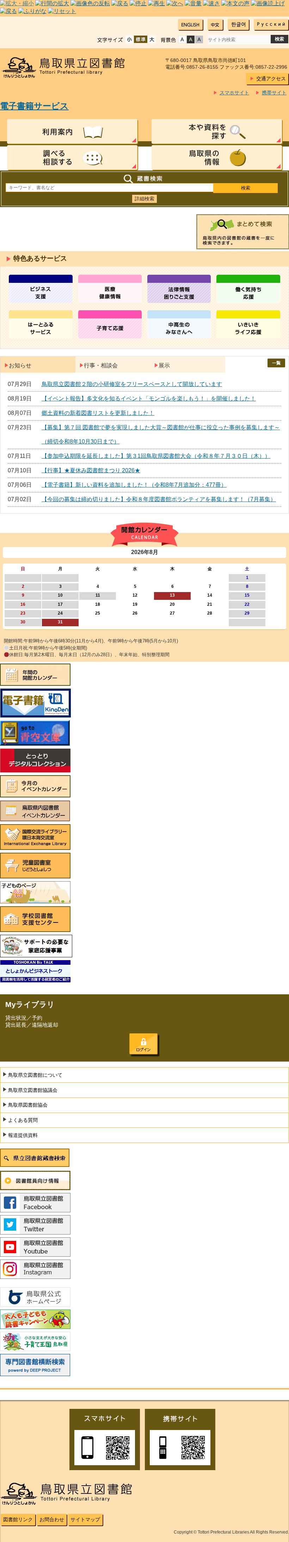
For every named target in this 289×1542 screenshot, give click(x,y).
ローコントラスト (199, 39)
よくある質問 (23, 1120)
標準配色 (182, 39)
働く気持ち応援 (248, 289)
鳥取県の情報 (217, 157)
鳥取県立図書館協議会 (32, 1090)
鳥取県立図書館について (35, 1075)
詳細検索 (144, 198)
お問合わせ (51, 1519)
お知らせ (20, 365)
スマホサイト (234, 92)
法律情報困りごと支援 (179, 289)
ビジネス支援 (41, 289)
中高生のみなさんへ (179, 324)
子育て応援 (110, 324)
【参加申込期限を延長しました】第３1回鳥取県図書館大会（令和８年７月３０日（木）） (156, 456)
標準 (140, 39)
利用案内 (72, 131)
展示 (164, 365)
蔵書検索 (144, 179)
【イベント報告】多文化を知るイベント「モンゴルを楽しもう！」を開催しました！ (149, 399)
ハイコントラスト (191, 39)
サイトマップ (85, 1519)
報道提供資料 (23, 1135)
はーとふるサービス (41, 324)
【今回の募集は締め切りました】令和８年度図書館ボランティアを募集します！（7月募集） (159, 499)
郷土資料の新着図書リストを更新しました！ (98, 413)
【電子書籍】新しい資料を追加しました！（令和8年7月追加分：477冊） (134, 485)
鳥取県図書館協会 (28, 1105)
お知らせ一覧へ (276, 363)
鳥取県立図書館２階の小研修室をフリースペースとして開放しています (132, 384)
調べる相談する (72, 157)
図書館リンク (18, 1519)
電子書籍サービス (34, 106)
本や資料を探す (217, 131)
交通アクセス (271, 78)
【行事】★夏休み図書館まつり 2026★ (91, 470)
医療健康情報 (110, 289)
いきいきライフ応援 (248, 324)
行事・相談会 (101, 365)
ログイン (143, 1044)
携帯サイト (274, 92)
